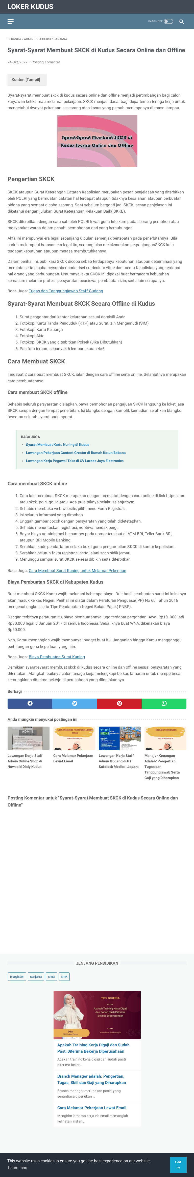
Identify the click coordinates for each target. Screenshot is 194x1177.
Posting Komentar (46, 62)
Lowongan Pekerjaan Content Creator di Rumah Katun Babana (76, 453)
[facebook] (30, 704)
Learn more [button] (18, 1168)
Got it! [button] (178, 1165)
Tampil (33, 79)
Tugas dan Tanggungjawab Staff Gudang (66, 291)
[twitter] (74, 704)
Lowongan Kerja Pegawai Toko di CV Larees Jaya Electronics (75, 461)
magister (17, 976)
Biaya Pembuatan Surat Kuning (57, 656)
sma (51, 976)
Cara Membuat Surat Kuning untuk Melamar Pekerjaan (77, 570)
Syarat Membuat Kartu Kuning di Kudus (57, 445)
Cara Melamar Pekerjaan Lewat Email (91, 1107)
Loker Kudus (30, 7)
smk (64, 976)
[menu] (11, 21)
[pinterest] (119, 704)
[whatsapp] (164, 704)
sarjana (36, 976)
